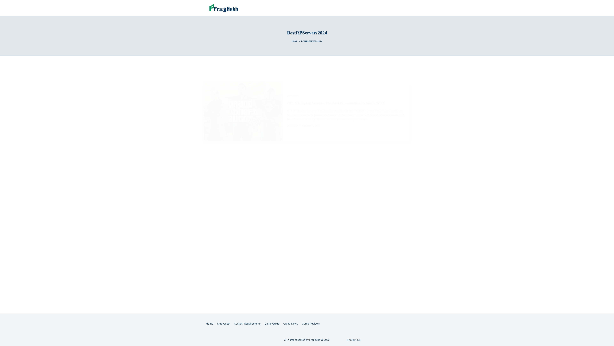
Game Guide (271, 323)
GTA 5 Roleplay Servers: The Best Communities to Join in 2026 (336, 103)
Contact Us (353, 340)
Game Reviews (311, 323)
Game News (290, 323)
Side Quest (293, 96)
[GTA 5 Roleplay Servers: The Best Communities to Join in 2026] (243, 111)
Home (209, 323)
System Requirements (247, 323)
